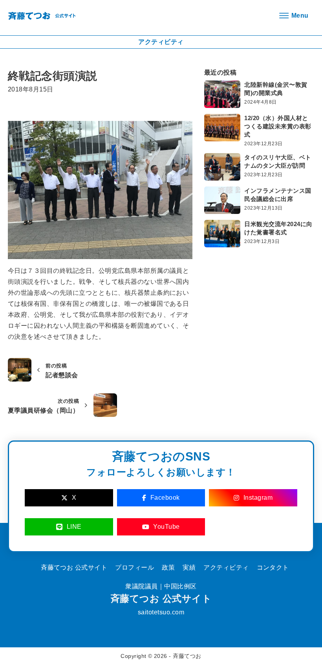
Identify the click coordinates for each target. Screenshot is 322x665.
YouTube (166, 526)
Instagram (258, 497)
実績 (189, 567)
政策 (168, 567)
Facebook (165, 497)
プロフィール (134, 567)
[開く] (292, 15)
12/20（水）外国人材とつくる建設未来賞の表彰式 (277, 126)
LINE (74, 526)
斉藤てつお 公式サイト (161, 598)
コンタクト (273, 567)
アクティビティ (226, 567)
